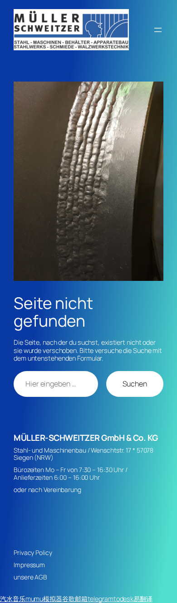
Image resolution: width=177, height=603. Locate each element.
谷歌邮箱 (75, 598)
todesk (123, 598)
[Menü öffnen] (157, 29)
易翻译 (142, 598)
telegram (100, 598)
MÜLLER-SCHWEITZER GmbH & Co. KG (86, 437)
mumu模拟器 (43, 598)
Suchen (135, 384)
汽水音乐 (12, 598)
